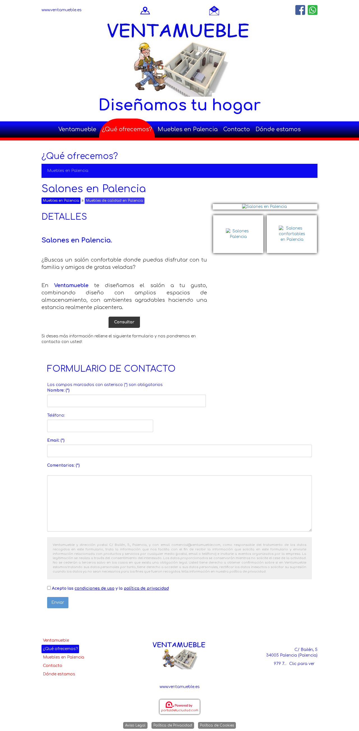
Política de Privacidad (172, 725)
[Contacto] (214, 10)
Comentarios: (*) (63, 465)
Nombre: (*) (58, 390)
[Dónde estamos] (145, 10)
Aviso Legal (135, 725)
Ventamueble (77, 129)
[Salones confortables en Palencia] (292, 218)
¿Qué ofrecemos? (127, 129)
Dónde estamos (278, 129)
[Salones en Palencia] (265, 207)
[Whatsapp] (312, 10)
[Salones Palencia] (240, 218)
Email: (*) (56, 440)
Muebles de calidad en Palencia (114, 201)
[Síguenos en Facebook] (300, 10)
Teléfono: (56, 415)
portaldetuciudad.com (179, 710)
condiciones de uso (94, 588)
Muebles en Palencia (188, 129)
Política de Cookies (217, 725)
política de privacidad (146, 588)
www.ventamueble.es (62, 10)
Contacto (236, 129)
